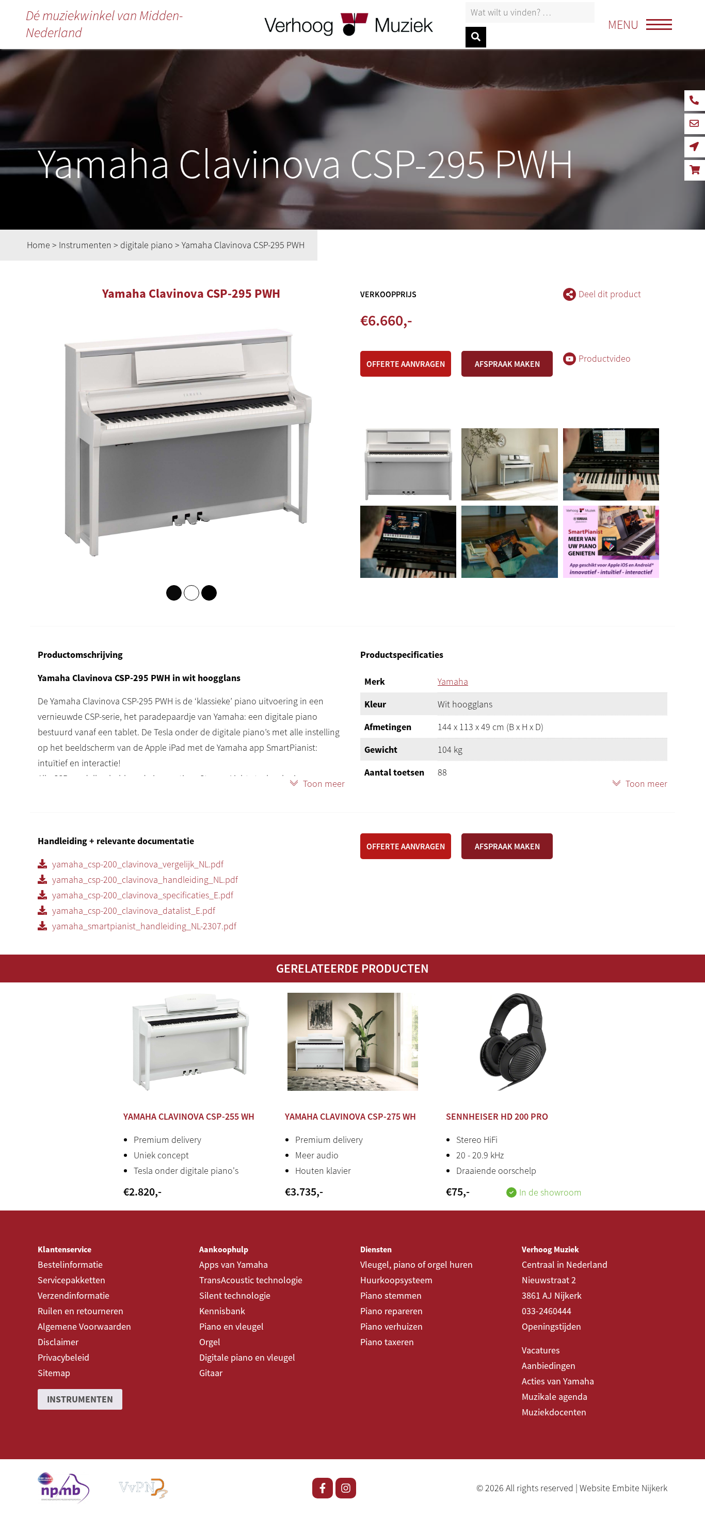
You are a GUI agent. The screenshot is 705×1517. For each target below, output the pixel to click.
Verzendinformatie (73, 1295)
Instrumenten (85, 245)
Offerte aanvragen (405, 364)
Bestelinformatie (70, 1264)
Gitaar (210, 1373)
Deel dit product (610, 294)
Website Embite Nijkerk (623, 1488)
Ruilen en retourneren (80, 1311)
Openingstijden (551, 1326)
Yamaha (453, 681)
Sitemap (54, 1373)
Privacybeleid (63, 1357)
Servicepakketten (71, 1280)
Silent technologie (234, 1295)
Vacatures (541, 1350)
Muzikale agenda (554, 1396)
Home (38, 245)
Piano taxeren (387, 1342)
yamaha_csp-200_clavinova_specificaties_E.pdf (142, 895)
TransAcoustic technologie (250, 1280)
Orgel (209, 1342)
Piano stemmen (391, 1295)
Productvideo (605, 358)
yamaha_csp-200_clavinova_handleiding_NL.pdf (145, 879)
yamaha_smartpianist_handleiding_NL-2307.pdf (144, 926)
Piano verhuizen (391, 1326)
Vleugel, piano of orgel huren (416, 1264)
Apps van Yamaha (233, 1264)
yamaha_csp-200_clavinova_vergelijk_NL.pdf (137, 864)
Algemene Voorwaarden (84, 1326)
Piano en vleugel (231, 1326)
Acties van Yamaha (558, 1381)
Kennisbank (222, 1311)
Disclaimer (58, 1342)
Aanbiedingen (548, 1365)
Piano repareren (391, 1311)
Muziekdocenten (554, 1412)
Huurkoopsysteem (396, 1280)
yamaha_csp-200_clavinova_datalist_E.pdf (133, 910)
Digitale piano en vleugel (247, 1357)
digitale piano (146, 245)
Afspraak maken (507, 364)
